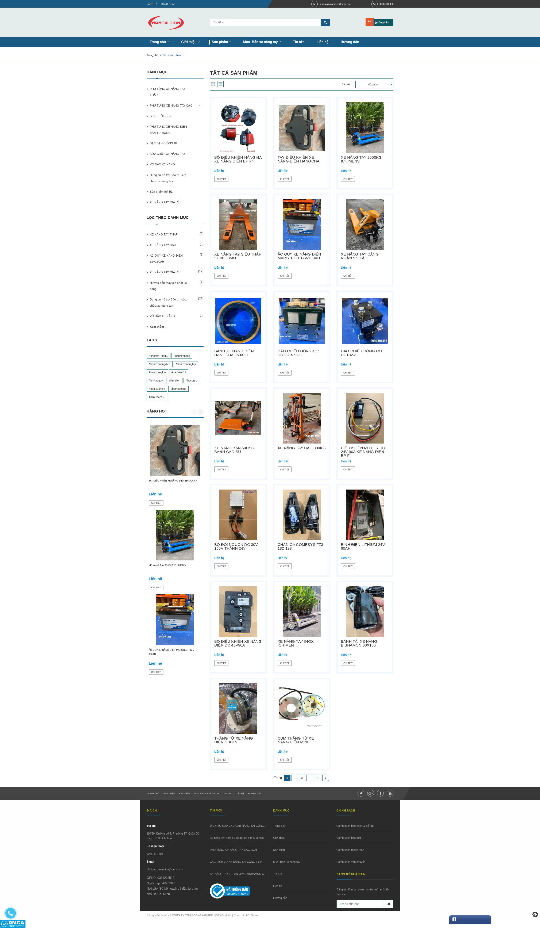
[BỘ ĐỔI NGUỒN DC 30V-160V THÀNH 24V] (238, 514)
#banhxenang (182, 355)
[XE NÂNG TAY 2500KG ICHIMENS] (365, 127)
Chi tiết (221, 179)
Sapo (254, 915)
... (309, 777)
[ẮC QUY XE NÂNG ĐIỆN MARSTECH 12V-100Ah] (302, 224)
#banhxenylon (157, 372)
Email (150, 861)
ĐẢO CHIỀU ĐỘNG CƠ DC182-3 (361, 353)
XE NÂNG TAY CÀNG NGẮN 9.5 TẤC (360, 256)
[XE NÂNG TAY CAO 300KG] (302, 418)
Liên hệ (322, 42)
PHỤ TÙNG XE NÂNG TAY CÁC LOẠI (233, 849)
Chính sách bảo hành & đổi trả (355, 825)
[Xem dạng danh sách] (220, 84)
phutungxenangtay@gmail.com (335, 4)
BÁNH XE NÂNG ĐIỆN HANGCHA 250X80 (234, 353)
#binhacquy (156, 380)
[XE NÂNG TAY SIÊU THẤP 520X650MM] (238, 224)
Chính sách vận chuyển (350, 861)
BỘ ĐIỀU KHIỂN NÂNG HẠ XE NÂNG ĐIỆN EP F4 (238, 159)
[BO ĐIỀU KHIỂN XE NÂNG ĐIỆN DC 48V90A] (238, 611)
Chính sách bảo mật (348, 837)
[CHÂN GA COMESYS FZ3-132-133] (302, 514)
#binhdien (174, 380)
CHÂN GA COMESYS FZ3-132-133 (301, 546)
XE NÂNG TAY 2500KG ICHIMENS (361, 159)
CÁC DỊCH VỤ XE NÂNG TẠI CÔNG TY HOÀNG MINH (244, 861)
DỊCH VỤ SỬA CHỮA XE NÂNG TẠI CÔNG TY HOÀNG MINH (248, 825)
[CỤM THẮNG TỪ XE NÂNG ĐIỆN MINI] (302, 708)
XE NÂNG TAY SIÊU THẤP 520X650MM (237, 256)
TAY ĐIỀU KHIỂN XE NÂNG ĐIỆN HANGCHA (298, 159)
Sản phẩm (220, 42)
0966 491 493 (386, 4)
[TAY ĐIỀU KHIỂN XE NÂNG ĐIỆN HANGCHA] (302, 127)
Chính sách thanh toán (350, 849)
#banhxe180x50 (158, 355)
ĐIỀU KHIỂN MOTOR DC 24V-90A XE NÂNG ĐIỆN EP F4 (363, 452)
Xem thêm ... (158, 326)
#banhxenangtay (186, 364)
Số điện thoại (155, 846)
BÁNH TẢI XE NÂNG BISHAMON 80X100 (359, 643)
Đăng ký (152, 4)
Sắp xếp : (347, 84)
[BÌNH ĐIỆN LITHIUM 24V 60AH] (365, 514)
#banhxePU (178, 372)
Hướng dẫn (350, 42)
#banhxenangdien (159, 364)
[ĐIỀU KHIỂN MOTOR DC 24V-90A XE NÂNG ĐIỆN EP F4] (365, 418)
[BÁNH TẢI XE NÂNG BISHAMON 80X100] (365, 611)
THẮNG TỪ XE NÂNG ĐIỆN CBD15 (233, 740)
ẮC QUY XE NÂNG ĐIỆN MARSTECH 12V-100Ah (299, 256)
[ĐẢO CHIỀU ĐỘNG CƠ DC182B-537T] (302, 321)
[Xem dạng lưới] (213, 84)
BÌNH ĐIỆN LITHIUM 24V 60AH (363, 546)
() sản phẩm (382, 22)
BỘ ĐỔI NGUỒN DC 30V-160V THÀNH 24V (236, 546)
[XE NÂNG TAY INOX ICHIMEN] (302, 611)
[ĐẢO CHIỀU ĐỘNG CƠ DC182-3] (365, 321)
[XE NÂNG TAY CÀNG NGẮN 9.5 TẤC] (365, 224)
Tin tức (298, 42)
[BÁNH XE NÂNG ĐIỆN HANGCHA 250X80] (238, 321)
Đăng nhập (168, 4)
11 (317, 777)
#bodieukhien (157, 388)
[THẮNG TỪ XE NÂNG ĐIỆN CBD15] (238, 708)
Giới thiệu (189, 42)
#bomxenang (178, 388)
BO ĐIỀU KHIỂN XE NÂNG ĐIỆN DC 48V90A (238, 643)
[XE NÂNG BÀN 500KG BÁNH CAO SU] (238, 418)
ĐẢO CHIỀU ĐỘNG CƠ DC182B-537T (298, 353)
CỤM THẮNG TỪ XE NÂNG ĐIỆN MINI (296, 740)
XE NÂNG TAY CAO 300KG (302, 448)
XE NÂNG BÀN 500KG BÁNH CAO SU (234, 450)
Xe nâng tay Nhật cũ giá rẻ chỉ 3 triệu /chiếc (237, 837)
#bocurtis (191, 380)
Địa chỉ (151, 825)
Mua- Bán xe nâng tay (261, 42)
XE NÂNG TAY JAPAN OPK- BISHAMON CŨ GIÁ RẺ (243, 873)
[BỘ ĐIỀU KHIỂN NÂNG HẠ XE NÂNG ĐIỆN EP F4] (238, 127)
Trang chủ (158, 42)
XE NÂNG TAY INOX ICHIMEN (296, 643)
